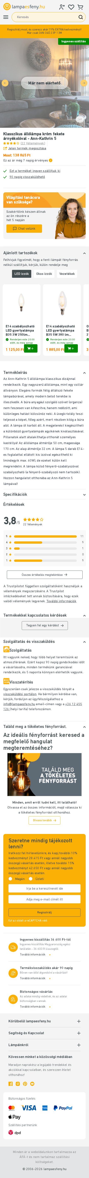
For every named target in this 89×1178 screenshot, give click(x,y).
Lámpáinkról (18, 1045)
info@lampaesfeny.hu (19, 704)
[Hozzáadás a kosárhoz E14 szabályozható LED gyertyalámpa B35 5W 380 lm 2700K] (71, 348)
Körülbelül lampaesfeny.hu (29, 1021)
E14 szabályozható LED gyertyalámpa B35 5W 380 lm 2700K (60, 331)
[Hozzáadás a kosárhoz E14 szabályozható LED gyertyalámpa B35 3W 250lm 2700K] (30, 348)
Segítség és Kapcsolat (26, 1033)
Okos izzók (44, 274)
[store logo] (24, 6)
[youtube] (32, 1084)
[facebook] (10, 1084)
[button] (44, 31)
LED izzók (21, 274)
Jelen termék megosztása (27, 148)
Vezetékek (67, 274)
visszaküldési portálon (19, 694)
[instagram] (18, 1084)
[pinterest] (25, 1084)
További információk (61, 601)
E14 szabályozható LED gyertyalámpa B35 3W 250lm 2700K (20, 331)
